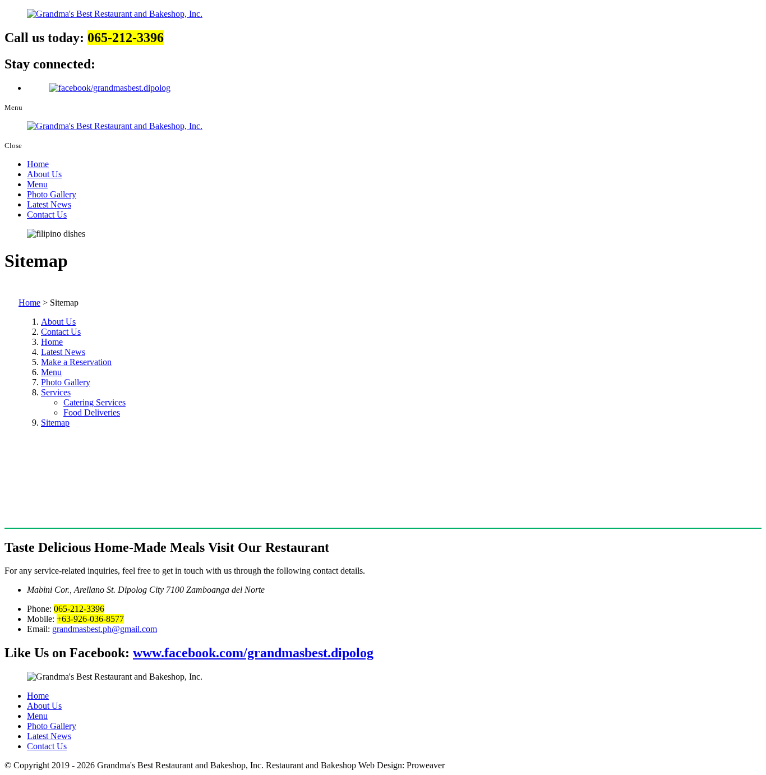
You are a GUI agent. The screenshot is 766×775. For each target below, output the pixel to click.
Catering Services (94, 402)
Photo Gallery (51, 194)
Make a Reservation (76, 362)
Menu (37, 184)
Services (56, 392)
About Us (44, 174)
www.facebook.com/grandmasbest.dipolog (253, 652)
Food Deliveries (91, 412)
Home (38, 164)
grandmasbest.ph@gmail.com (104, 629)
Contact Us (47, 214)
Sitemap (55, 422)
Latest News (49, 204)
